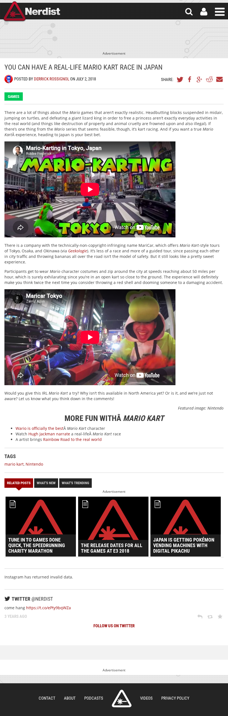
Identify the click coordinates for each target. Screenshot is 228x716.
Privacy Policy (175, 698)
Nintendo (34, 464)
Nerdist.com (122, 698)
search (189, 12)
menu (220, 12)
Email (219, 79)
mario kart (14, 464)
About (70, 698)
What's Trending (75, 483)
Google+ (199, 79)
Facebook (190, 79)
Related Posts (19, 483)
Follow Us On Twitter (114, 625)
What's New (46, 483)
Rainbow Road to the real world (72, 439)
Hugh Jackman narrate (49, 433)
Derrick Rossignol (51, 79)
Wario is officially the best (39, 428)
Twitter (180, 79)
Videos (146, 698)
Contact (47, 698)
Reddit (209, 79)
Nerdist (31, 11)
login (203, 12)
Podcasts (93, 698)
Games (13, 96)
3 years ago (15, 616)
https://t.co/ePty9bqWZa (48, 607)
